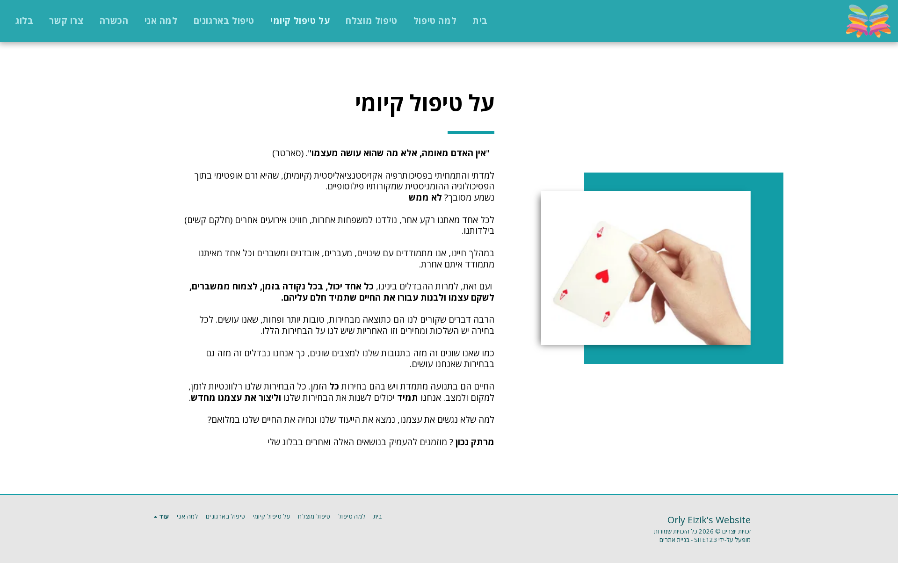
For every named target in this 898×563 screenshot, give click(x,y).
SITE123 (705, 539)
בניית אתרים (674, 539)
